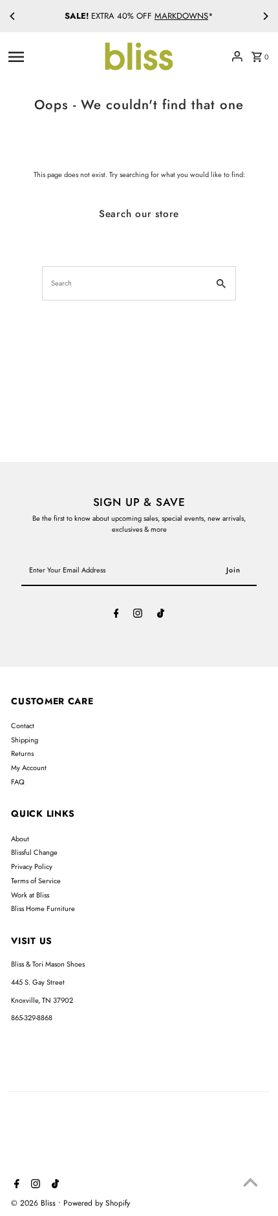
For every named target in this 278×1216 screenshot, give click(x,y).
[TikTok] (160, 615)
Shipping (24, 740)
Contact (22, 725)
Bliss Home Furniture (43, 908)
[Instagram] (137, 615)
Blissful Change (34, 852)
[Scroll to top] (250, 1182)
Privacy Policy (31, 866)
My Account (29, 767)
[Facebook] (116, 615)
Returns (22, 753)
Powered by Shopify (96, 1203)
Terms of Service (36, 880)
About (20, 838)
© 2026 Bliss (34, 1203)
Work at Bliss (30, 895)
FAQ (18, 782)
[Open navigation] (50, 56)
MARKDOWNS (181, 16)
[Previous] (13, 16)
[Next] (265, 16)
